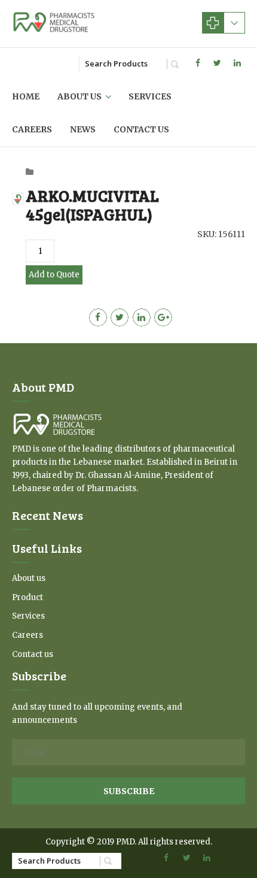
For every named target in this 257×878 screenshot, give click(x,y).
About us (79, 96)
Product (27, 597)
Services (150, 96)
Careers (32, 129)
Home (25, 96)
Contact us (141, 129)
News (83, 129)
